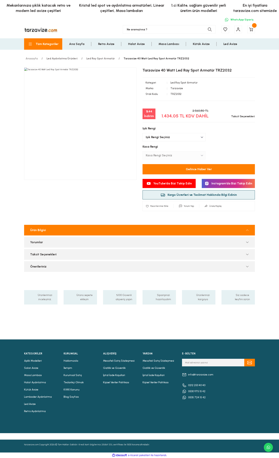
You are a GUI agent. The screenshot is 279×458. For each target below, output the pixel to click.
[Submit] (249, 362)
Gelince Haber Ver (199, 169)
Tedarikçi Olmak (74, 382)
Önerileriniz (38, 266)
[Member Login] (238, 29)
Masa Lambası (33, 375)
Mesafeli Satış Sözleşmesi (119, 360)
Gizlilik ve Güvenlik (114, 368)
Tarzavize (176, 88)
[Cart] (251, 29)
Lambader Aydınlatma (38, 396)
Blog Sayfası (71, 396)
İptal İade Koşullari (114, 375)
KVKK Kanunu (72, 389)
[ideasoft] (119, 455)
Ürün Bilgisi (38, 230)
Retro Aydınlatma (35, 411)
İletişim (68, 368)
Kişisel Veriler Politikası (116, 382)
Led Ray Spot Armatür (184, 82)
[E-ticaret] (139, 455)
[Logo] (41, 29)
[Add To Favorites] (157, 206)
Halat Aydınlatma (35, 382)
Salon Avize (31, 368)
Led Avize (30, 404)
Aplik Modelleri (33, 360)
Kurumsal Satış (73, 375)
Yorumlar (36, 242)
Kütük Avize (31, 389)
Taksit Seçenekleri (43, 254)
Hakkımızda (71, 360)
